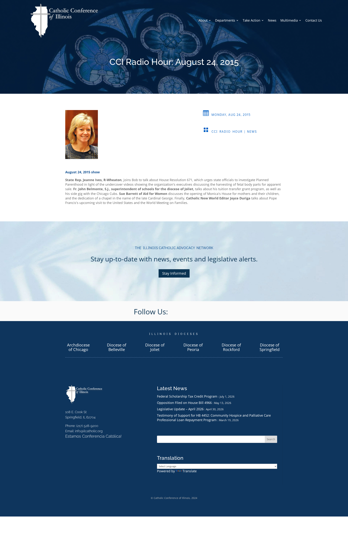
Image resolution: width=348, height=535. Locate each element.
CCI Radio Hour (227, 131)
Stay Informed (174, 273)
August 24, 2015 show (82, 172)
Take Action (251, 20)
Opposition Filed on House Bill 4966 (184, 402)
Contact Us (313, 20)
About (203, 20)
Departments (225, 20)
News (272, 20)
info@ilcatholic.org (89, 431)
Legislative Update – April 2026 (180, 409)
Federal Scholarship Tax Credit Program (187, 396)
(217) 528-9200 (87, 426)
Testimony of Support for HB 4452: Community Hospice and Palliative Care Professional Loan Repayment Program (214, 417)
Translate (190, 471)
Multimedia (289, 20)
